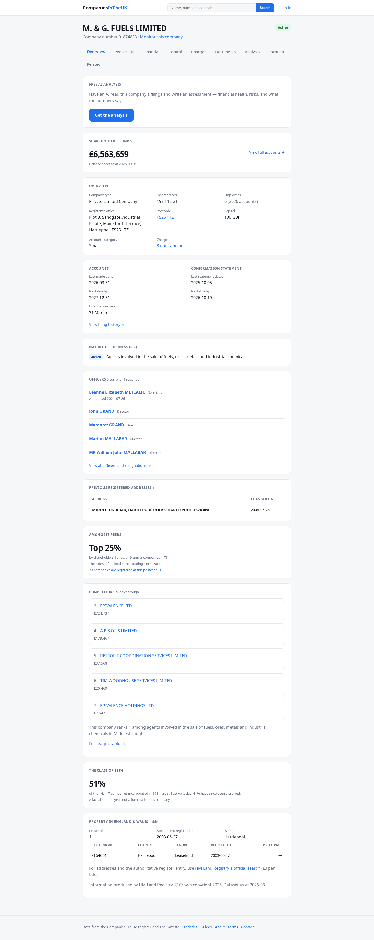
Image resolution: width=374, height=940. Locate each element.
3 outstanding (170, 245)
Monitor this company (161, 37)
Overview (96, 51)
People (123, 51)
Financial (151, 51)
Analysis (252, 51)
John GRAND (101, 411)
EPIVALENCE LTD (116, 606)
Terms (233, 926)
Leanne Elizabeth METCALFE (117, 392)
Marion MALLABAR (108, 438)
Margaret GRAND (106, 425)
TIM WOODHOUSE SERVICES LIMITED (136, 680)
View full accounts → (267, 152)
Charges (198, 51)
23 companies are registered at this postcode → (125, 570)
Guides (206, 926)
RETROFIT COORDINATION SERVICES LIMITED (143, 655)
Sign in (285, 7)
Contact (247, 926)
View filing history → (107, 324)
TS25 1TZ (165, 217)
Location (276, 51)
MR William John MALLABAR (117, 452)
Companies (105, 7)
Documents (225, 51)
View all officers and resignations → (120, 465)
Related (93, 64)
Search (265, 8)
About (220, 926)
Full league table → (107, 744)
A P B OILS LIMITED (118, 631)
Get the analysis (111, 115)
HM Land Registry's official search (227, 868)
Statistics (189, 926)
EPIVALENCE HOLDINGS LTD (127, 705)
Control (175, 51)
